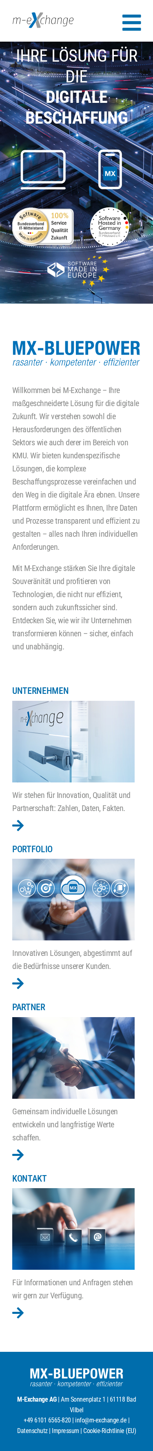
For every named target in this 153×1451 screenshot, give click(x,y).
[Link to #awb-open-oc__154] (131, 22)
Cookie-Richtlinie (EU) (109, 1431)
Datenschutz (32, 1431)
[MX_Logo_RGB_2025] (43, 16)
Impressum (65, 1431)
